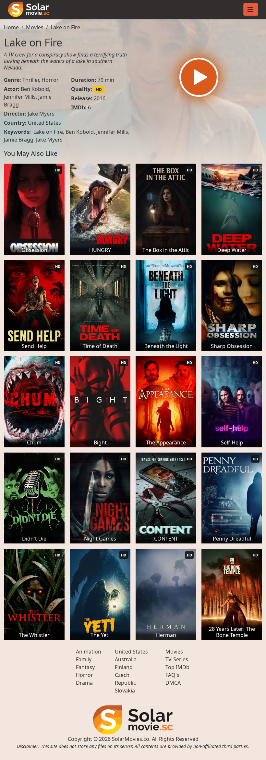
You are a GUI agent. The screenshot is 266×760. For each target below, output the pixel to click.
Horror (50, 79)
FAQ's (172, 675)
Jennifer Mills (20, 96)
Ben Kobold (35, 89)
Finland (124, 667)
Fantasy (85, 667)
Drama (84, 682)
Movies (34, 27)
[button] (198, 77)
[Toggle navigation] (250, 9)
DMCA (173, 682)
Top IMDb (177, 667)
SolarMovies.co (130, 738)
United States (44, 122)
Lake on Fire (65, 27)
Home (11, 27)
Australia (126, 659)
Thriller (30, 79)
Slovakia (125, 690)
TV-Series (176, 659)
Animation (88, 651)
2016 (99, 98)
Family (83, 659)
